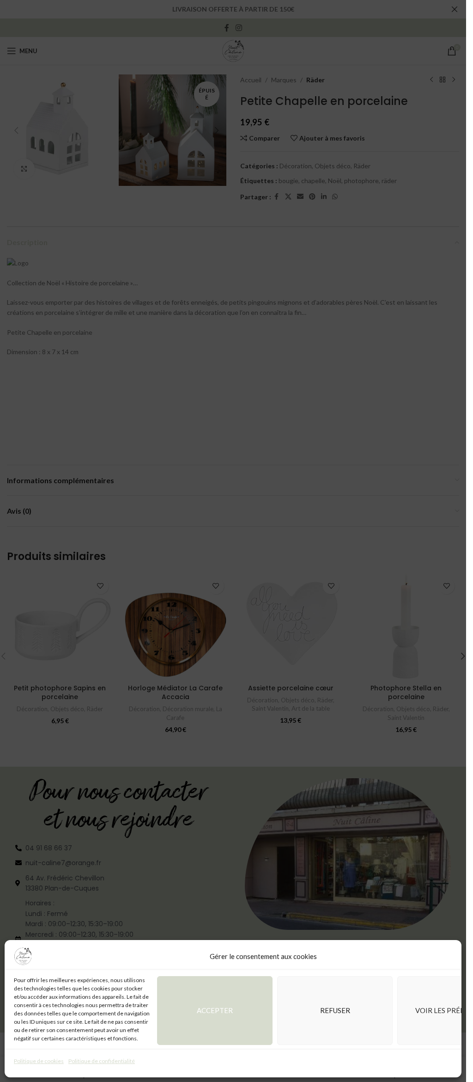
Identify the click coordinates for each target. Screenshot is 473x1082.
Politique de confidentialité (101, 1060)
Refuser (335, 1010)
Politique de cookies (39, 1060)
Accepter (215, 1010)
